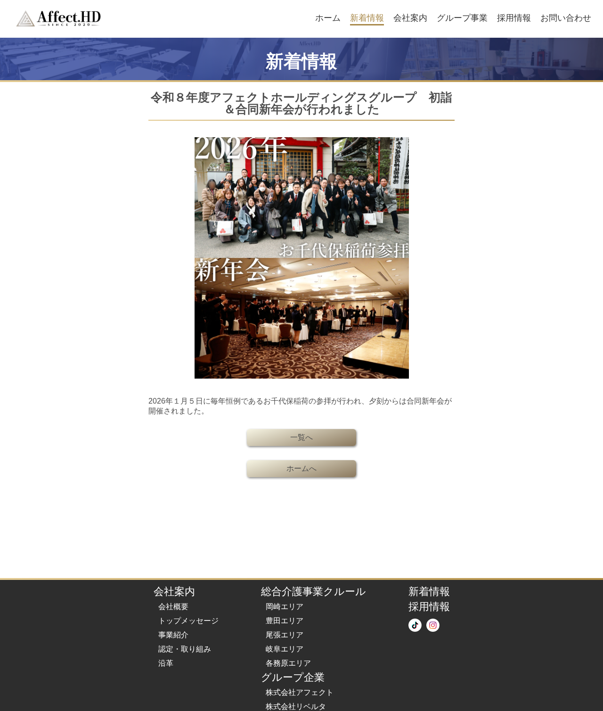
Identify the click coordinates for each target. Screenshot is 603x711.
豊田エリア (284, 621)
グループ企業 (293, 677)
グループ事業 (462, 18)
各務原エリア (288, 663)
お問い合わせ (565, 18)
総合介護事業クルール (313, 591)
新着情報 (367, 18)
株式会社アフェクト (300, 692)
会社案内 (410, 18)
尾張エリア (284, 635)
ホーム (328, 18)
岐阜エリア (284, 649)
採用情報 (514, 18)
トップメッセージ (188, 621)
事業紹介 (173, 635)
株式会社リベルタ (296, 707)
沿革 (165, 663)
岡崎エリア (284, 607)
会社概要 (173, 607)
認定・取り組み (184, 649)
